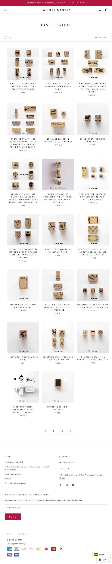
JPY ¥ (9, 534)
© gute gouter (14, 540)
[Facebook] (60, 485)
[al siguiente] (71, 431)
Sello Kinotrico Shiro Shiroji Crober (93, 140)
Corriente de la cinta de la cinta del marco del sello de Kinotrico (92, 252)
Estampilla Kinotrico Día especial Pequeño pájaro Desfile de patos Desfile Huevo (23, 253)
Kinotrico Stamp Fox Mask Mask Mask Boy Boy (58, 358)
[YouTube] (73, 485)
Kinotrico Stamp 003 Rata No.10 (23, 358)
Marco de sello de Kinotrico (58, 408)
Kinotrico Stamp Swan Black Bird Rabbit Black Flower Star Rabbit (23, 86)
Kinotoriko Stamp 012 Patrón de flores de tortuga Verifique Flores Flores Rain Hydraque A (23, 198)
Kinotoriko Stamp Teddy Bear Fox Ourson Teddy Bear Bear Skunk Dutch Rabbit (93, 87)
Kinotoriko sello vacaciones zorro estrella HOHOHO (23, 410)
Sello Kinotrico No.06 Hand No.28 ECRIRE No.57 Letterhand (58, 307)
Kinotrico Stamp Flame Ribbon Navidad (23, 306)
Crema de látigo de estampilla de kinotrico (58, 140)
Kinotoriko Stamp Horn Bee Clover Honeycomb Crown (93, 306)
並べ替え (99, 37)
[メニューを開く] (5, 10)
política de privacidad (14, 462)
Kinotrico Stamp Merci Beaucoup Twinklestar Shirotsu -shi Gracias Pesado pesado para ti (23, 143)
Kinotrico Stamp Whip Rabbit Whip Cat (58, 250)
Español (22, 534)
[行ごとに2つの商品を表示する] (5, 37)
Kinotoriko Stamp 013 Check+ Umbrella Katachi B (93, 358)
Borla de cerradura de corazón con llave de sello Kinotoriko (92, 197)
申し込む (13, 517)
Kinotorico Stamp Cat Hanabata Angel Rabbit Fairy (58, 86)
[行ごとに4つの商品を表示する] (10, 37)
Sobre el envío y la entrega (15, 483)
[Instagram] (67, 485)
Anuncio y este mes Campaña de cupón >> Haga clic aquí (56, 3)
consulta (8, 478)
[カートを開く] (106, 9)
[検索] (100, 9)
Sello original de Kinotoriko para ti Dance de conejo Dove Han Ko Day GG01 (58, 198)
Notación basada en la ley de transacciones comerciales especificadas (27, 468)
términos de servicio (13, 474)
